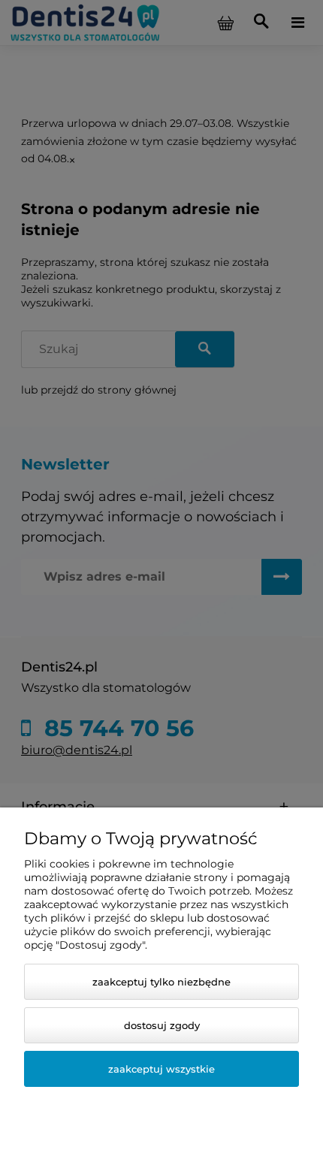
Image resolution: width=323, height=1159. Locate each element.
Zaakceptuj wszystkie (161, 1069)
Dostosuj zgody (162, 1025)
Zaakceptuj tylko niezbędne (161, 982)
